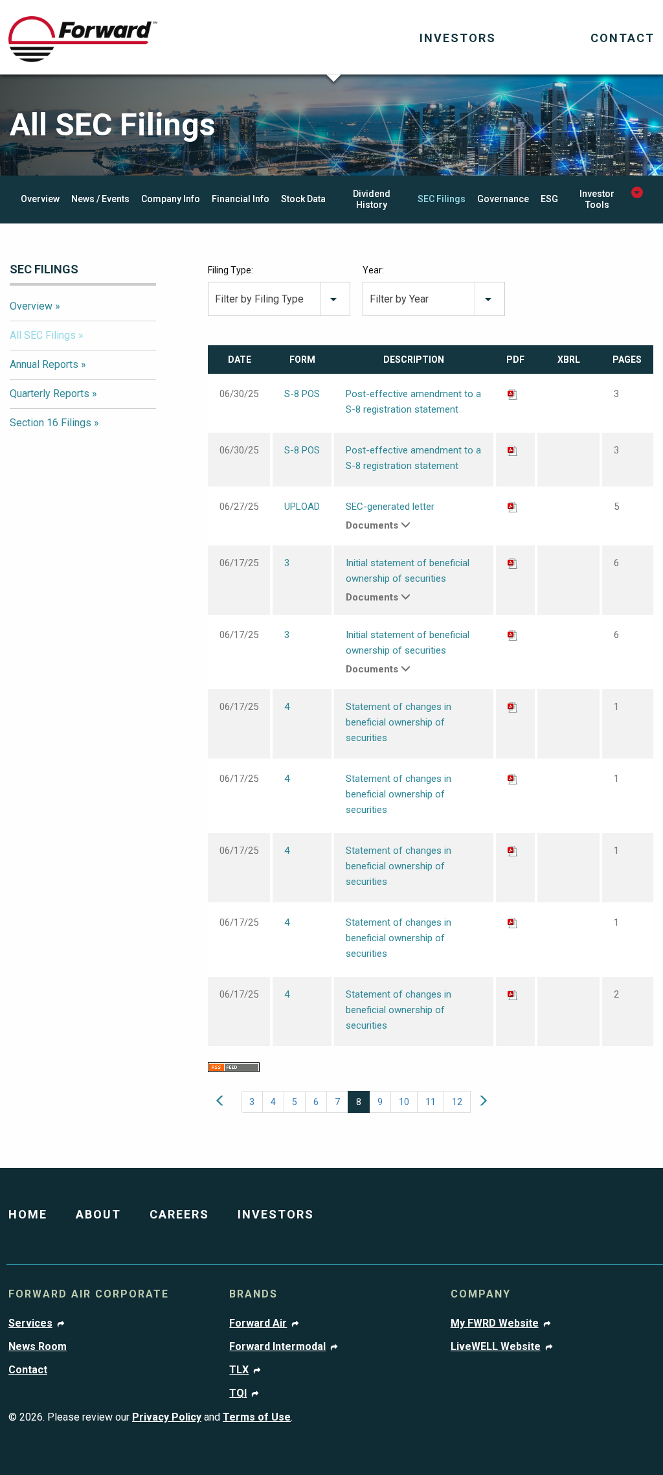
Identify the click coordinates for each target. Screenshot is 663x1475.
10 (404, 1102)
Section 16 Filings (50, 423)
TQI (238, 1393)
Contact (622, 38)
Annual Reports (44, 364)
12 (457, 1102)
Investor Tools (596, 199)
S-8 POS (302, 394)
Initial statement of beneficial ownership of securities (407, 570)
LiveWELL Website (496, 1347)
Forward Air (258, 1323)
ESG (549, 199)
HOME (27, 1214)
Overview (40, 199)
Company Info (170, 199)
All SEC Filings (43, 335)
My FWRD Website (495, 1323)
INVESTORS (276, 1214)
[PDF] (513, 394)
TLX (239, 1370)
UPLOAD (302, 506)
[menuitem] (458, 39)
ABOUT (98, 1214)
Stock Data (303, 199)
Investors (458, 38)
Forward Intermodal (277, 1347)
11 (430, 1102)
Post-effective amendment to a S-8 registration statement (413, 401)
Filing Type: (230, 270)
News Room (37, 1347)
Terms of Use (257, 1417)
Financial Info (240, 199)
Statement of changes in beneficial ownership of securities (398, 722)
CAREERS (179, 1214)
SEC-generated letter (390, 506)
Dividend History (371, 199)
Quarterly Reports (49, 393)
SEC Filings (442, 199)
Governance (503, 199)
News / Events (100, 199)
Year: (373, 270)
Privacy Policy (166, 1417)
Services (30, 1323)
